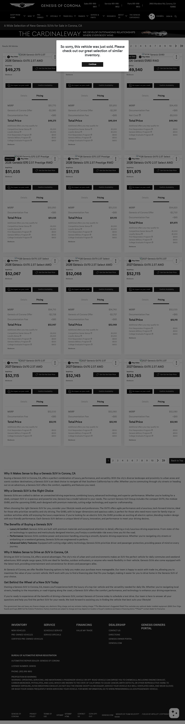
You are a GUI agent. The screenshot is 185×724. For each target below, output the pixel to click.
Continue (92, 64)
